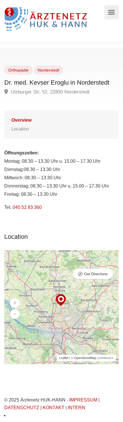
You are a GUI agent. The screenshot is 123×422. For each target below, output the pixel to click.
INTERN (76, 407)
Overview (21, 120)
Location (20, 129)
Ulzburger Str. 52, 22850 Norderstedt (49, 92)
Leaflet (63, 358)
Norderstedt (48, 70)
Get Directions (96, 274)
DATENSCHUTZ (21, 407)
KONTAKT (53, 407)
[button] (15, 303)
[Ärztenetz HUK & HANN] (47, 18)
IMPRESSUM (83, 399)
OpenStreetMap (85, 358)
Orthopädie (18, 70)
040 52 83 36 (26, 207)
